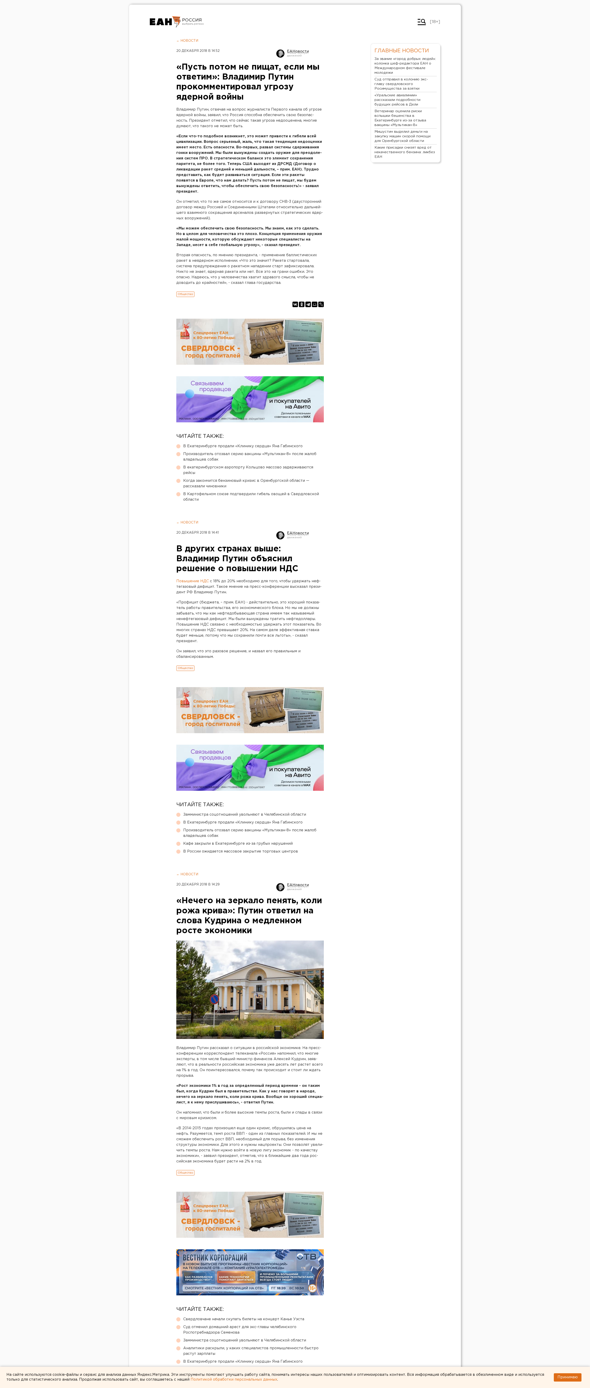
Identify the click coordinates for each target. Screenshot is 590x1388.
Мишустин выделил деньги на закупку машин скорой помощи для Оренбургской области (403, 136)
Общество (185, 294)
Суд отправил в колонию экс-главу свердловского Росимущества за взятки (401, 84)
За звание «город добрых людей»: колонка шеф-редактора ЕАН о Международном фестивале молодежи (405, 65)
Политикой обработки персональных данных (234, 1379)
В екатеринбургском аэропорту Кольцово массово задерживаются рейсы (248, 470)
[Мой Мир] (314, 304)
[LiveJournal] (321, 304)
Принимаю (568, 1377)
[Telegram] (308, 304)
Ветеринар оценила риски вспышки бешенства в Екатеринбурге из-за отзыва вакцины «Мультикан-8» (400, 118)
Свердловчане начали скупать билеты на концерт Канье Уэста (243, 1319)
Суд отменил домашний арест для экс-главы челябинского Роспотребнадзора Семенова (239, 1329)
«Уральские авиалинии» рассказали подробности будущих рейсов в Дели (397, 100)
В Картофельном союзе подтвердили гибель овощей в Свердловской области (251, 496)
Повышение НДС (192, 581)
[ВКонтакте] (295, 304)
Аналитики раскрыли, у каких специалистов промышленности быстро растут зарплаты (251, 1351)
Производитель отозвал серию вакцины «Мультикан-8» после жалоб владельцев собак (249, 456)
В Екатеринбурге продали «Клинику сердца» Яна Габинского (243, 446)
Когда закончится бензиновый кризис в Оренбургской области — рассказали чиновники (246, 483)
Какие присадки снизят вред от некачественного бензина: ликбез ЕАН (405, 152)
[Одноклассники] (301, 304)
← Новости (187, 40)
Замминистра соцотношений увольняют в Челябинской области (244, 814)
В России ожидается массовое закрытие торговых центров (240, 851)
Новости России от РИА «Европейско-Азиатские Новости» (165, 22)
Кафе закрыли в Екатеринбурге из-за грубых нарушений (238, 843)
